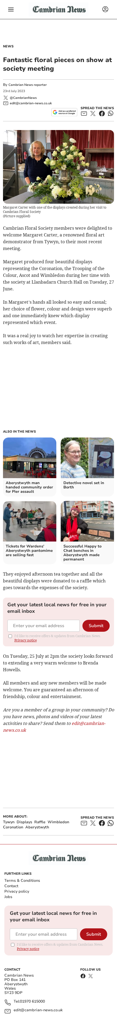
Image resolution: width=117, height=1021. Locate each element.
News (8, 46)
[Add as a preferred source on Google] (64, 112)
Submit (96, 626)
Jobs (8, 896)
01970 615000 (32, 1001)
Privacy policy (16, 891)
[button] (10, 9)
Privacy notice (25, 640)
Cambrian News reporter (27, 85)
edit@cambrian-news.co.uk (38, 1010)
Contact (11, 886)
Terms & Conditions (22, 880)
